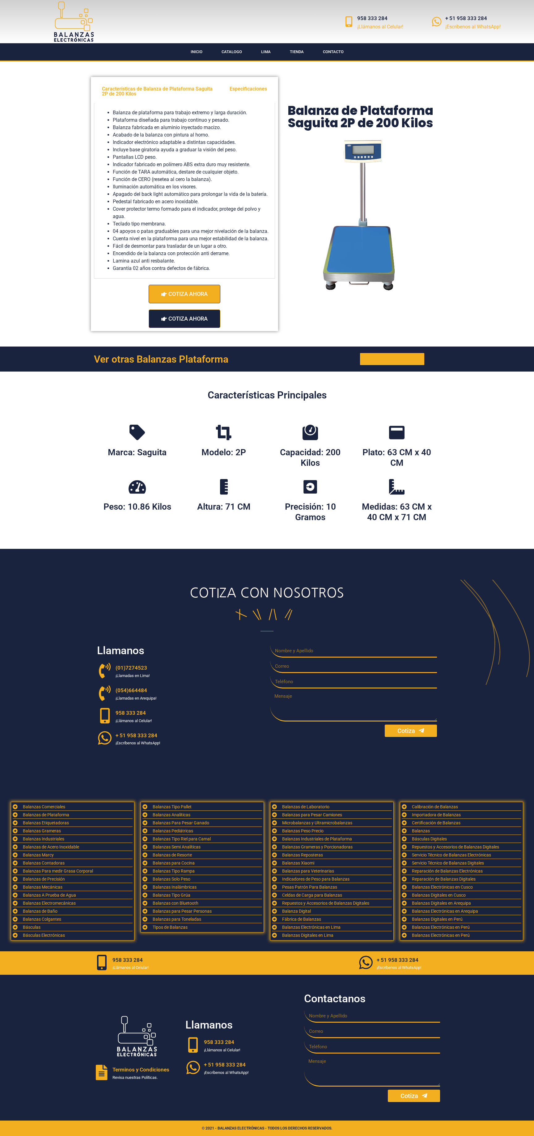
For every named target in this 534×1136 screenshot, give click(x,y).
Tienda (297, 51)
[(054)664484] (104, 693)
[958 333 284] (348, 21)
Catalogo (232, 51)
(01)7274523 (131, 668)
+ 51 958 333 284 (466, 18)
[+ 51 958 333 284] (436, 21)
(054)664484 (131, 690)
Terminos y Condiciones (140, 1070)
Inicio (196, 51)
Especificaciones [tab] (248, 89)
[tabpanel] (184, 191)
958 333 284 (372, 18)
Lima (266, 51)
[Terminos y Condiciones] (101, 1072)
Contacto (333, 51)
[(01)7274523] (104, 670)
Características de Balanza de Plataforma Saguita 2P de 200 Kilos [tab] (157, 91)
